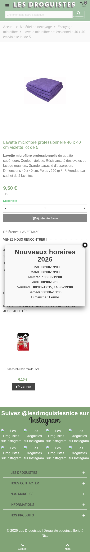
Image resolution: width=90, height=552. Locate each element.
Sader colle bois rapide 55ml (23, 369)
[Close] (85, 245)
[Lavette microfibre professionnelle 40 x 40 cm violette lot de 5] (45, 90)
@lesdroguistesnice (50, 413)
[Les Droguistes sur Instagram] (11, 436)
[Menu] (7, 5)
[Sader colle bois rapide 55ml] (23, 342)
